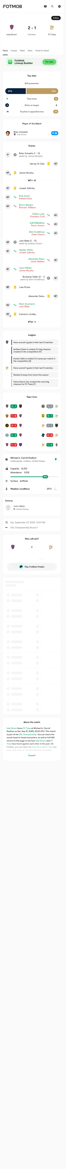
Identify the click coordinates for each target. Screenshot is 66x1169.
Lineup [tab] (14, 50)
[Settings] (59, 6)
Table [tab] (22, 50)
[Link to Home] (12, 6)
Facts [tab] (5, 50)
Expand (31, 755)
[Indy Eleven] (12, 549)
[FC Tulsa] (50, 549)
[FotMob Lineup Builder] (32, 62)
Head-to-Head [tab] (42, 50)
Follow (56, 18)
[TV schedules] (45, 6)
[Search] (52, 6)
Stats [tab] (30, 50)
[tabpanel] (32, 387)
